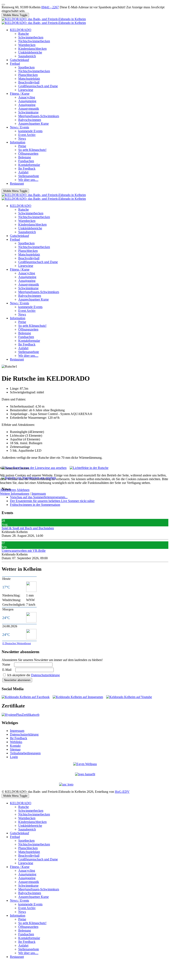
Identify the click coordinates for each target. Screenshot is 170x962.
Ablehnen (23, 490)
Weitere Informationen (14, 493)
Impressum (39, 493)
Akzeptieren (8, 490)
